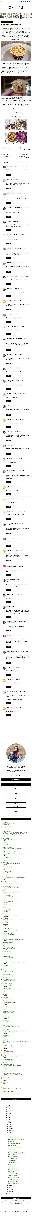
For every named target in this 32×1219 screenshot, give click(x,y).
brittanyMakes (6, 1040)
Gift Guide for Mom (11, 1171)
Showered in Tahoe (11, 1160)
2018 (8, 1111)
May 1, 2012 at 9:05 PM (16, 635)
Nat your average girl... (8, 1059)
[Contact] (22, 775)
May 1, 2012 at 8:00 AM (23, 166)
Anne (8, 405)
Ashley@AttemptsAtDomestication (16, 338)
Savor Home (5, 1082)
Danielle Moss (6, 881)
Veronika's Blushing (7, 900)
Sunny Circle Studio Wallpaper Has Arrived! (12, 989)
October (10, 1128)
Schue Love (16, 7)
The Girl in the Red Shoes (8, 983)
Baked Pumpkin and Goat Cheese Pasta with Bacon (13, 1079)
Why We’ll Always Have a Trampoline (10, 892)
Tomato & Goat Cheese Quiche (13, 1162)
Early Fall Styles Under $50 (8, 823)
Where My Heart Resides (8, 1064)
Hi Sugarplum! (6, 822)
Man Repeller (6, 1029)
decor (16, 793)
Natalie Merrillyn (6, 956)
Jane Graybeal (6, 1068)
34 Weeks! (10, 1164)
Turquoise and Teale (7, 933)
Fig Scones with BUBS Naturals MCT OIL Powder (13, 1056)
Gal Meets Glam (6, 857)
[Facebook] (9, 775)
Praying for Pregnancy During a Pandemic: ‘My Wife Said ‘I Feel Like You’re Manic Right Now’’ (15, 1031)
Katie (8, 179)
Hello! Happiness (6, 895)
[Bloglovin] (19, 775)
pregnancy (16, 811)
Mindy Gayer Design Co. (8, 974)
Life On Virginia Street (7, 867)
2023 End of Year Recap (8, 975)
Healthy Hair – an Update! (8, 957)
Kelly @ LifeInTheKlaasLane (14, 523)
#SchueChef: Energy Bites (10, 143)
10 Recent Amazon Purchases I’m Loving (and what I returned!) (14, 920)
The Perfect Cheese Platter (12, 1173)
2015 (8, 1117)
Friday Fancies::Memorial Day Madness (15, 1147)
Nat (8, 667)
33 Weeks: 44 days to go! (12, 1175)
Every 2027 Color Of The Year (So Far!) (11, 887)
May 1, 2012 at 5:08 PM (18, 566)
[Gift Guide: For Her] (29, 18)
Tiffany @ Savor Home (13, 580)
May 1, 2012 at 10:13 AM (17, 354)
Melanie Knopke (6, 1020)
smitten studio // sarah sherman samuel (11, 1073)
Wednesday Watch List (7, 868)
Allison (9, 635)
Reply (8, 175)
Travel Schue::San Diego (12, 1158)
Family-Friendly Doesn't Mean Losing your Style (16, 1139)
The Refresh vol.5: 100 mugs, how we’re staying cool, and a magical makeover (15, 1042)
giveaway (16, 112)
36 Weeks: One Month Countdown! (14, 1143)
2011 (8, 1193)
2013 (8, 1121)
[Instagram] (16, 775)
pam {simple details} (12, 380)
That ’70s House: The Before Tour (10, 1036)
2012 (8, 1122)
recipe (16, 796)
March (10, 1187)
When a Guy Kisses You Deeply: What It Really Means (14, 939)
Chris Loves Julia (6, 891)
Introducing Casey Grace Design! (14, 1181)
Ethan (16, 798)
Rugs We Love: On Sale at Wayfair (10, 839)
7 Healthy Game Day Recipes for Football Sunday (13, 848)
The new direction (7, 966)
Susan (8, 368)
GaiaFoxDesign (23, 1211)
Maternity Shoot (11, 1141)
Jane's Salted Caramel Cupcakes (13, 1183)
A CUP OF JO (5, 842)
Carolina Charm (11, 393)
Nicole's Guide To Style (8, 1091)
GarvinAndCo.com (7, 904)
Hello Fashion (6, 918)
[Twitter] (12, 775)
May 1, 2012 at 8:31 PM (20, 606)
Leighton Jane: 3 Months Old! (9, 1047)
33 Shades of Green (7, 1078)
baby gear (16, 806)
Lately (10, 131)
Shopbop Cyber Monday (8, 1021)
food (16, 790)
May (9, 1137)
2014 (8, 1119)
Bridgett (9, 538)
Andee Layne (10, 326)
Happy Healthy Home (7, 1055)
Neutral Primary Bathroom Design (10, 930)
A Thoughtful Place (7, 871)
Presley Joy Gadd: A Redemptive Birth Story (12, 1065)
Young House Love (7, 886)
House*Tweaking (6, 1035)
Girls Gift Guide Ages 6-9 (8, 985)
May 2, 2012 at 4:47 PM (14, 679)
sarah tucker (5, 997)
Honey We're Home (7, 826)
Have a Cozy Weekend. (7, 844)
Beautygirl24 (10, 511)
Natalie (9, 354)
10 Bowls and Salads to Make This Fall (11, 883)
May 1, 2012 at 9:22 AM (15, 300)
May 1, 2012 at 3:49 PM (18, 550)
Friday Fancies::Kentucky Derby (13, 1177)
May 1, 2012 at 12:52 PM (18, 499)
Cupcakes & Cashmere (8, 942)
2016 (8, 1115)
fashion (16, 788)
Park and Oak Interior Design (9, 979)
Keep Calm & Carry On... (8, 1045)
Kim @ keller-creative (12, 234)
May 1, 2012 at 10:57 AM (21, 393)
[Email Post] (21, 147)
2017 (8, 1113)
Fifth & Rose (5, 993)
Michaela (9, 262)
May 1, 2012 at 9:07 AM (23, 276)
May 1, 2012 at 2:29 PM (17, 538)
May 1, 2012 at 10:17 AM (16, 368)
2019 (8, 1109)
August (10, 1132)
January (10, 1191)
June (9, 1136)
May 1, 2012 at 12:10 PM (17, 472)
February (10, 1189)
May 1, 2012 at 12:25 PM (16, 486)
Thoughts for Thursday (12, 1149)
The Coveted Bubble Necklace (13, 1179)
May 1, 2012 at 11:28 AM (18, 419)
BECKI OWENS (6, 838)
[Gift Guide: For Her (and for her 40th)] (22, 18)
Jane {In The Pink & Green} (14, 248)
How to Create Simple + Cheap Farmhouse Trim (13, 1088)
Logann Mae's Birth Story (8, 1060)
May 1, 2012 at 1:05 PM (19, 511)
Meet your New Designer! (8, 971)
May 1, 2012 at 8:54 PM (21, 622)
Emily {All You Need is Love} (14, 651)
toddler (16, 803)
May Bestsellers (6, 925)
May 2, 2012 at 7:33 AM (14, 667)
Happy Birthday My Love (12, 1145)
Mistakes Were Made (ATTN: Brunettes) (11, 901)
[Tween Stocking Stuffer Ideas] (9, 18)
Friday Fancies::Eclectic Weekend (13, 1168)
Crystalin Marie (6, 924)
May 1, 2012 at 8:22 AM (14, 221)
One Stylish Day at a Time (14, 193)
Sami (8, 221)
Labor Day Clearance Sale (8, 872)
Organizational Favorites (8, 1051)
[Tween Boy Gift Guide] (16, 18)
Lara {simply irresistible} (13, 207)
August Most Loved (7, 827)
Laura (8, 458)
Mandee (9, 288)
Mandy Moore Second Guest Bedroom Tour (12, 1074)
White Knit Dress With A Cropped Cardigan (12, 1008)
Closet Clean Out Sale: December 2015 (11, 1092)
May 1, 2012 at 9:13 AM (16, 288)
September (10, 1130)
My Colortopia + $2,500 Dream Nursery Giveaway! (16, 1152)
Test (8, 679)
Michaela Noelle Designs (8, 947)
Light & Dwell (5, 1050)
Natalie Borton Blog (7, 961)
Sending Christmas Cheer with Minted (11, 1069)
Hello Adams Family (7, 876)
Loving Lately (21, 143)
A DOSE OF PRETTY (7, 1016)
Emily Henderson (6, 831)
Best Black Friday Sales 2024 (9, 948)
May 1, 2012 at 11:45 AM (15, 445)
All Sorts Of (5, 862)
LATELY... (5, 1083)
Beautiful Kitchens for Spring (13, 1169)
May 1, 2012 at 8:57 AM (17, 262)
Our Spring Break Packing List (9, 934)
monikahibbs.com (7, 951)
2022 (8, 1104)
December (10, 1124)
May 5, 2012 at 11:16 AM (18, 707)
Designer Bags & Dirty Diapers (9, 1002)
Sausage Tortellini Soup (8, 1012)
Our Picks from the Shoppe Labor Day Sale (12, 863)
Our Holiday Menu (7, 1017)
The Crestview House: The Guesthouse (11, 1026)
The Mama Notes (6, 914)
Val (7, 314)
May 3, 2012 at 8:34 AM (19, 691)
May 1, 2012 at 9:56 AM (19, 326)
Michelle (9, 594)
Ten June (5, 1087)
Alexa (8, 431)
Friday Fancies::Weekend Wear (13, 1156)
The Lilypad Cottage (7, 928)
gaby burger (5, 965)
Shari (8, 445)
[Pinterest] (14, 775)
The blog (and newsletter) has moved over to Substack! (14, 962)
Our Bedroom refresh (7, 998)
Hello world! (5, 994)
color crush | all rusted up (8, 896)
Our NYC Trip (5, 1003)
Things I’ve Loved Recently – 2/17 (10, 915)
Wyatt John (16, 808)
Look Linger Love (6, 909)
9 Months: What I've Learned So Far (14, 1151)
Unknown (9, 419)
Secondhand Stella (12, 166)
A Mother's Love (11, 1166)
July (9, 1134)
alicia (8, 486)
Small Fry (5, 938)
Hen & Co (5, 970)
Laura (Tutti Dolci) (12, 276)
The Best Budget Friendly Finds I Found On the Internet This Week (14, 853)
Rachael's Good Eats (7, 847)
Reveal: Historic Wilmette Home (9, 980)
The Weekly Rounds (7, 910)
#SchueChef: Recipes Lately (21, 131)
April (9, 1185)
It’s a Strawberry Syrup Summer (9, 905)
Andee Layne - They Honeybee (9, 852)
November (10, 1126)
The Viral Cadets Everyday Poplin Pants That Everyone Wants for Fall (14, 878)
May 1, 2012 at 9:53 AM (14, 314)
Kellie (8, 300)
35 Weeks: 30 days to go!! (12, 1154)
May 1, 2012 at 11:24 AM (15, 405)
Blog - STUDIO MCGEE (7, 1025)
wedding (16, 814)
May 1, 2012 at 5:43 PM (17, 594)
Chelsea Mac (10, 691)
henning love (10, 606)
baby (16, 801)
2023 (8, 1102)
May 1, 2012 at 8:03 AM (15, 179)
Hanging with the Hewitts (8, 1011)
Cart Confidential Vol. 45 (8, 858)
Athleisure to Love (7, 953)
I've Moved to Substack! (8, 943)
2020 (9, 1107)
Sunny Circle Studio (7, 988)
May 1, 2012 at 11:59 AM (16, 458)
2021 (8, 1105)
